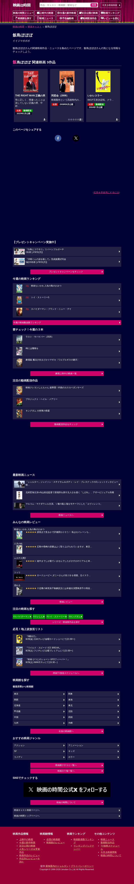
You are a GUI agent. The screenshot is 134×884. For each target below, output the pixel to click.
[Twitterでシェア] (76, 138)
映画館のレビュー (55, 842)
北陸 (70, 711)
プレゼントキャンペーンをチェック (66, 271)
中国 (16, 717)
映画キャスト (35, 26)
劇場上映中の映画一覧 (66, 373)
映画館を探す (25, 18)
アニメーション (75, 745)
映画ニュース (46, 18)
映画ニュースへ (66, 515)
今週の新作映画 (68, 13)
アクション (19, 745)
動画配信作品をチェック (66, 424)
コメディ (18, 757)
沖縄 (70, 723)
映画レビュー (66, 602)
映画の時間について (66, 802)
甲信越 (17, 711)
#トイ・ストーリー (56, 616)
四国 (70, 717)
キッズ (71, 751)
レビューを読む (111, 18)
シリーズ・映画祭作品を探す (66, 622)
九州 (16, 723)
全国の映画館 (53, 839)
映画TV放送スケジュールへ (66, 673)
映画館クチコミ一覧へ (66, 765)
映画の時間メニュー (23, 13)
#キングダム (75, 616)
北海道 (17, 705)
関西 (16, 700)
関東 (70, 694)
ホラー (71, 757)
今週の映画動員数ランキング (27, 322)
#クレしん (38, 616)
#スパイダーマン (21, 616)
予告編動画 (68, 18)
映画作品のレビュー (29, 855)
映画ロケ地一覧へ (66, 771)
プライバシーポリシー (82, 866)
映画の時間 (18, 26)
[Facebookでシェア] (58, 138)
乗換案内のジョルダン (57, 866)
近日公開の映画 (90, 13)
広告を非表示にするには (106, 192)
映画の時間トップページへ (27, 816)
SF (15, 751)
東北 (70, 705)
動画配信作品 (90, 18)
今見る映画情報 (109, 852)
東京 (16, 694)
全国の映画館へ (66, 731)
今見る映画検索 (109, 5)
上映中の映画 (46, 13)
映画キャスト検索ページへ (27, 810)
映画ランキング (111, 13)
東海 (70, 700)
